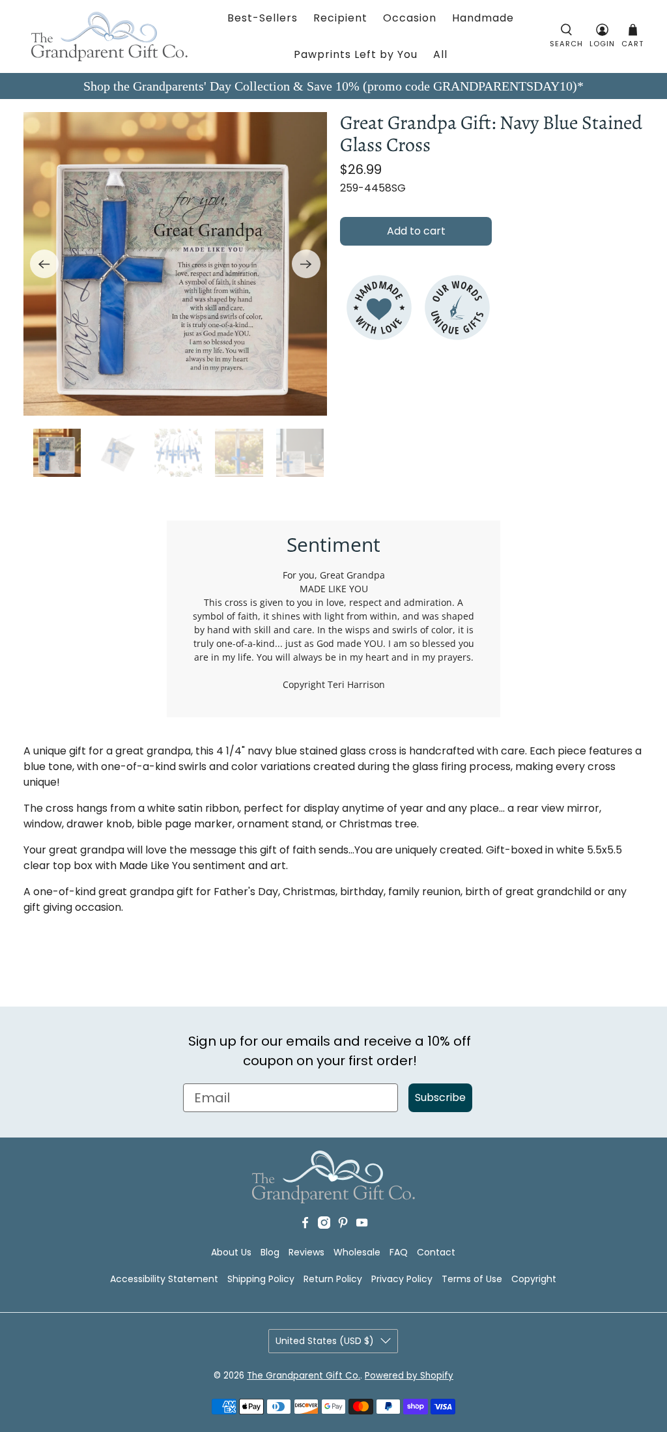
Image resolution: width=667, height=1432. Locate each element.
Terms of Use (472, 1278)
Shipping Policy (260, 1278)
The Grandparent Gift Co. (303, 1375)
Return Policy (333, 1278)
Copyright (533, 1278)
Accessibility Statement (164, 1278)
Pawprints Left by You (356, 54)
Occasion (409, 17)
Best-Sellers (262, 17)
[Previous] (44, 264)
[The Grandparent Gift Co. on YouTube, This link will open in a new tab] (362, 1225)
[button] (566, 36)
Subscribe (440, 1097)
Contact (436, 1252)
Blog (270, 1252)
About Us (231, 1252)
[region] (175, 264)
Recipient (340, 17)
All (440, 54)
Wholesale (357, 1252)
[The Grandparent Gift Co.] (109, 37)
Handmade (483, 17)
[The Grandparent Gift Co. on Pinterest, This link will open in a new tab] (343, 1225)
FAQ (399, 1252)
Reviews (306, 1252)
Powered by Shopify (409, 1375)
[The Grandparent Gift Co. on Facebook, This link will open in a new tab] (305, 1225)
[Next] (306, 264)
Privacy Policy (402, 1278)
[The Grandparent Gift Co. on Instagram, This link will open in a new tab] (324, 1225)
